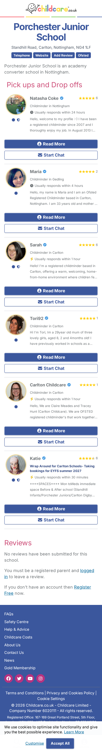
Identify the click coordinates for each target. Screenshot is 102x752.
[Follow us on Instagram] (40, 678)
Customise (34, 743)
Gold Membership (20, 668)
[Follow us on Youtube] (30, 678)
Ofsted (83, 55)
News (9, 660)
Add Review (63, 55)
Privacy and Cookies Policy (70, 693)
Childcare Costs (18, 637)
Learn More (74, 732)
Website (41, 55)
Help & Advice (16, 629)
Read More (53, 143)
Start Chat (54, 155)
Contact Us (14, 652)
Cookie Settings (51, 698)
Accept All (60, 743)
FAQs (8, 614)
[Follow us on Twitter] (19, 678)
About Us (12, 645)
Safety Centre (16, 622)
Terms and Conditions (24, 693)
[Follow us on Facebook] (8, 678)
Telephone (22, 55)
